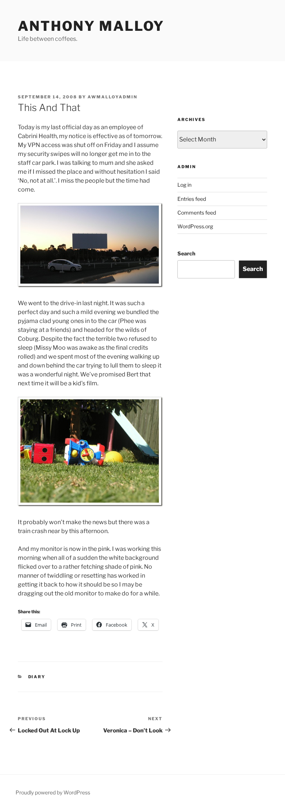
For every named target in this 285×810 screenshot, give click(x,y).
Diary (37, 676)
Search (186, 253)
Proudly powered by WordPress (53, 792)
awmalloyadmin (112, 96)
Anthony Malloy (91, 26)
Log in (184, 185)
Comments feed (196, 212)
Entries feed (191, 199)
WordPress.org (195, 226)
